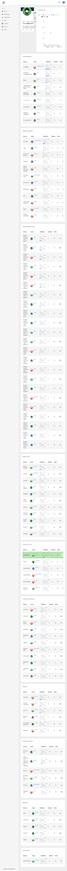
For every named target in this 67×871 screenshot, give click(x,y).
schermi (37, 860)
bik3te (38, 119)
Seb (36, 580)
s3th (35, 160)
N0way (38, 112)
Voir (60, 238)
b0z (34, 499)
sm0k (35, 312)
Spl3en (35, 760)
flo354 (34, 513)
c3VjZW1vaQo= (40, 66)
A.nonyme (37, 560)
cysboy (35, 153)
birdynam (39, 106)
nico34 (38, 92)
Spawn (35, 215)
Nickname (36, 208)
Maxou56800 (37, 175)
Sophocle (35, 777)
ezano (38, 86)
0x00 (35, 675)
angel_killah (36, 648)
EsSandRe (35, 473)
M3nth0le (39, 99)
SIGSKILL (35, 466)
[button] (63, 2)
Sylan (38, 79)
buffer (36, 567)
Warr (35, 237)
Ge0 (38, 72)
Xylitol (35, 188)
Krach (34, 493)
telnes (34, 479)
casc (36, 703)
